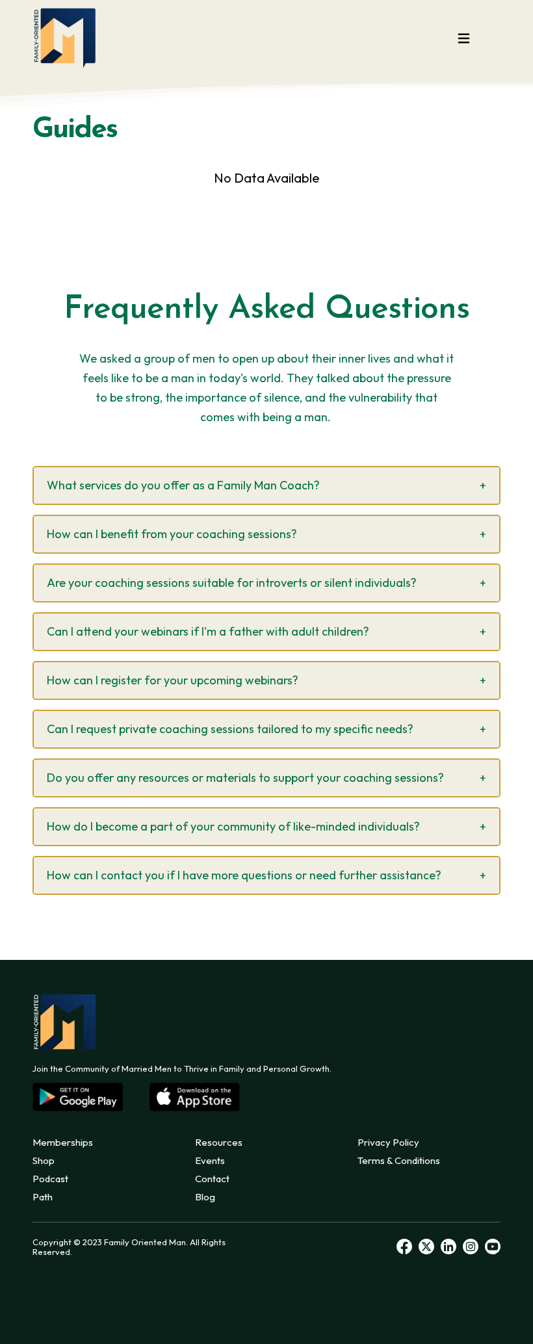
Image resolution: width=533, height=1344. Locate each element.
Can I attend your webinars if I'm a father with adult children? (208, 631)
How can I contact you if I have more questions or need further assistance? (244, 875)
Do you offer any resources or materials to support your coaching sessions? (245, 777)
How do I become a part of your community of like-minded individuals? (233, 826)
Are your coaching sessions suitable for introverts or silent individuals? (232, 582)
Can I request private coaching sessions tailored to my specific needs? (230, 728)
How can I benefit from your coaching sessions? (172, 533)
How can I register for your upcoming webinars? (172, 680)
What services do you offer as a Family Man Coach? (183, 485)
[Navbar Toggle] (464, 38)
